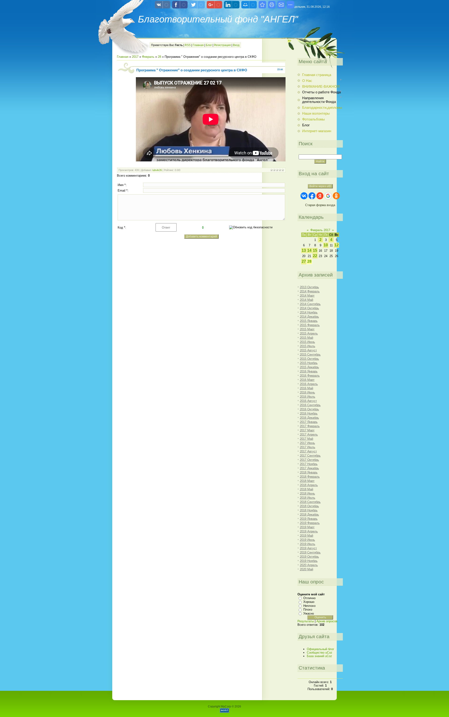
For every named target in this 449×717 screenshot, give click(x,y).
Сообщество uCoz (319, 652)
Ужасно (308, 613)
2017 (135, 56)
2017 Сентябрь (310, 455)
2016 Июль (307, 396)
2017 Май (306, 438)
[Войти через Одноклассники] (336, 195)
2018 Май (306, 489)
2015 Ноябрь (309, 363)
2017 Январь (309, 422)
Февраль (148, 56)
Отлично (309, 598)
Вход (236, 45)
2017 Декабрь (309, 468)
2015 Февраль (310, 325)
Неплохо (309, 606)
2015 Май (306, 337)
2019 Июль (307, 544)
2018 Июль (307, 497)
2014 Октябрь (309, 308)
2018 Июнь (307, 493)
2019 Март (307, 527)
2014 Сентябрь (310, 304)
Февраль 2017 (320, 230)
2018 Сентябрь (310, 502)
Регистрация (222, 45)
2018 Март (307, 481)
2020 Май (306, 569)
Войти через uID (320, 186)
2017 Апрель (309, 434)
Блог (209, 45)
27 (304, 261)
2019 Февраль (310, 523)
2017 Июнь (307, 443)
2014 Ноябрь (309, 312)
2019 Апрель (309, 531)
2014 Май (306, 300)
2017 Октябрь (309, 460)
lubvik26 (157, 170)
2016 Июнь (307, 392)
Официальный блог (320, 649)
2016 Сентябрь (310, 405)
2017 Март (307, 430)
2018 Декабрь (309, 514)
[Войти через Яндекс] (319, 195)
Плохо (307, 609)
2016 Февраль (310, 375)
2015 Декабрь (309, 367)
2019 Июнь (307, 540)
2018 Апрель (309, 485)
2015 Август (308, 350)
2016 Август (308, 401)
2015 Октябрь (309, 358)
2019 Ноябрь (309, 561)
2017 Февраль (310, 426)
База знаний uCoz (319, 656)
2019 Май (306, 535)
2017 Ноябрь (309, 464)
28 (159, 56)
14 (309, 250)
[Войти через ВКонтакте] (304, 195)
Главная (198, 45)
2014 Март (307, 295)
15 (315, 250)
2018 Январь (309, 472)
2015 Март (307, 329)
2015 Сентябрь (310, 354)
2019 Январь (309, 518)
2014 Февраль (310, 291)
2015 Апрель (309, 333)
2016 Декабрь (309, 417)
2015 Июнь (307, 342)
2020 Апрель (309, 565)
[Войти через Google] (328, 196)
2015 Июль (307, 346)
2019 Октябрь (309, 556)
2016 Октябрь (309, 409)
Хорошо (308, 602)
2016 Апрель (309, 384)
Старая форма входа (320, 205)
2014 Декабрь (309, 316)
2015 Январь (309, 321)
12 (336, 245)
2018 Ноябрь (309, 510)
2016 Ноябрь (309, 413)
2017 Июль (307, 447)
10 (326, 245)
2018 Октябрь (309, 506)
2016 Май (306, 388)
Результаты (305, 621)
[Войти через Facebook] (311, 195)
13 (304, 250)
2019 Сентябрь (310, 552)
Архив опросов (326, 621)
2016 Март (307, 380)
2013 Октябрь (309, 287)
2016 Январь (309, 371)
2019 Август (308, 548)
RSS (188, 45)
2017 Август (308, 451)
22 (315, 256)
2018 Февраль (310, 476)
